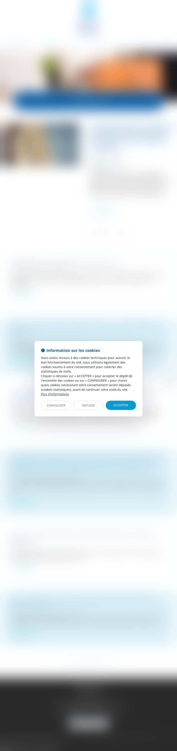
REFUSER (88, 405)
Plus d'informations (55, 394)
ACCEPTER (121, 405)
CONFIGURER (56, 405)
